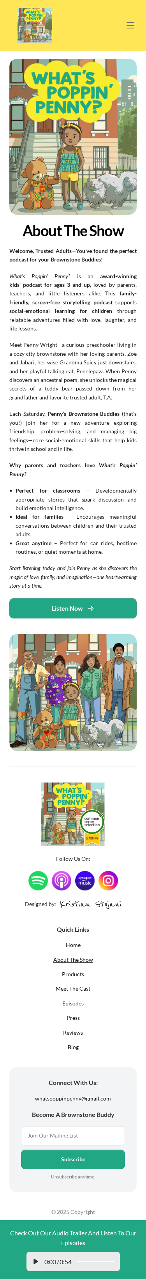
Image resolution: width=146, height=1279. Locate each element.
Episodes (73, 1003)
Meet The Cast (73, 988)
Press (73, 1017)
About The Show (73, 959)
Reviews (73, 1032)
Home (73, 945)
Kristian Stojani (90, 904)
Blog (73, 1047)
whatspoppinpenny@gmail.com (73, 1098)
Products (73, 974)
